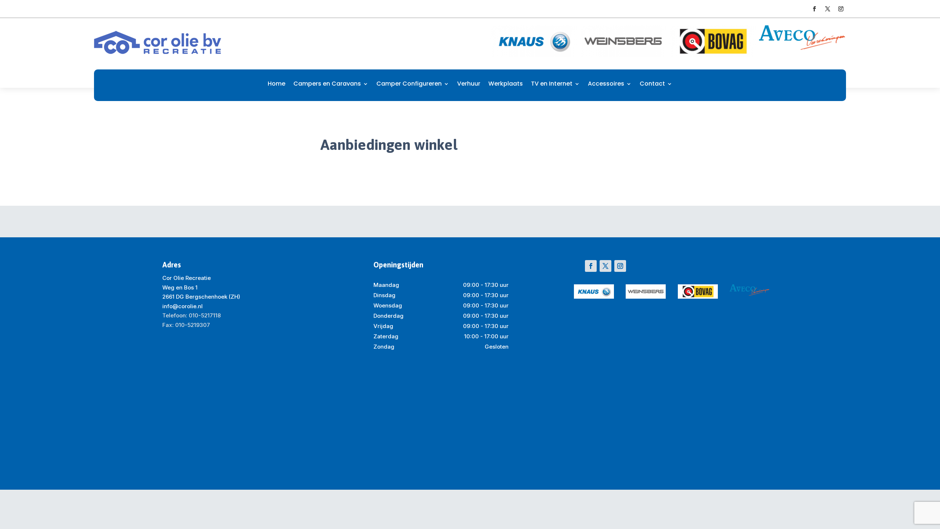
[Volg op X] (827, 9)
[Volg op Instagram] (841, 9)
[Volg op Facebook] (814, 9)
